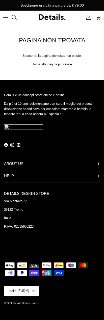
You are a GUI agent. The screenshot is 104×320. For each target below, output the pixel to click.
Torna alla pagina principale (52, 64)
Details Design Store (25, 303)
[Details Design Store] (52, 17)
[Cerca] (16, 17)
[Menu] (5, 17)
